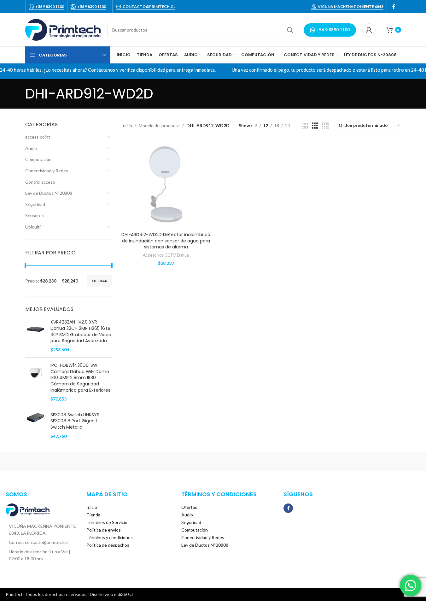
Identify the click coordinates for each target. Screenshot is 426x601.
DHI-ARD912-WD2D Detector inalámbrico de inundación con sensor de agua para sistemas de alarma (165, 240)
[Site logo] (63, 29)
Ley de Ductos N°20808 (48, 193)
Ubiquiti (33, 226)
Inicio (126, 125)
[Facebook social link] (394, 6)
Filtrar (100, 280)
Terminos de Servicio (106, 522)
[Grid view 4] (325, 126)
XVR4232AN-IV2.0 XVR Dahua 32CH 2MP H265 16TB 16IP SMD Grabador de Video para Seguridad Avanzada (80, 331)
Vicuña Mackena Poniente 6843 (350, 6)
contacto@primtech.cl (149, 6)
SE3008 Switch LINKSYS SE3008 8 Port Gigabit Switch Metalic (74, 421)
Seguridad (35, 204)
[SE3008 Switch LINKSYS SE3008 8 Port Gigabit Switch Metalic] (35, 425)
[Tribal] (52, 461)
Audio (31, 148)
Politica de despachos (107, 545)
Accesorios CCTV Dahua (166, 255)
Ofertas (189, 507)
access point (37, 137)
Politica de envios (103, 530)
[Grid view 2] (305, 126)
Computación (38, 159)
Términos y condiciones (109, 537)
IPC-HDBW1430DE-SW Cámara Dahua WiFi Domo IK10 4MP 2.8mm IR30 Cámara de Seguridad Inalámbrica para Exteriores (80, 377)
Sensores (34, 215)
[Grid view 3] (315, 126)
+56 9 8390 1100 (49, 6)
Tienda (93, 514)
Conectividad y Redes (46, 170)
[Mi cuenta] (369, 30)
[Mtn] (105, 461)
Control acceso (40, 182)
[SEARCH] (290, 30)
